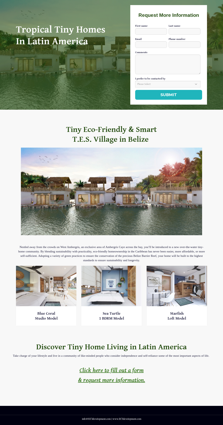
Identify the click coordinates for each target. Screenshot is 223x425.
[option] (111, 192)
